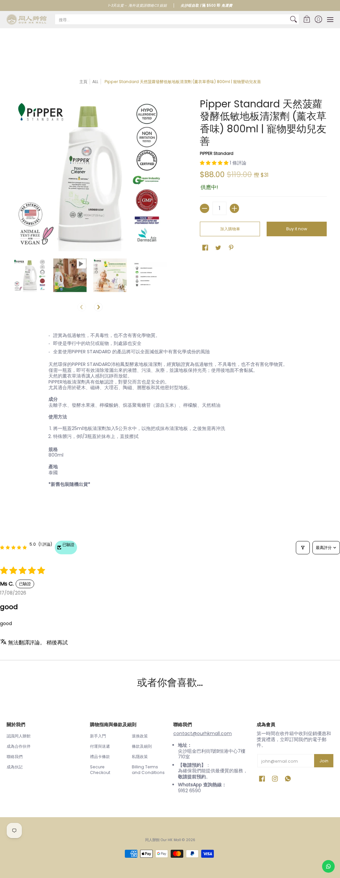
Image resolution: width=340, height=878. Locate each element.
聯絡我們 (15, 756)
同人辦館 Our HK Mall (163, 839)
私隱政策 (140, 756)
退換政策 (140, 736)
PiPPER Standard (216, 153)
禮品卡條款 (100, 756)
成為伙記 (15, 767)
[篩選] (303, 547)
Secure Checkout (100, 770)
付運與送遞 (100, 746)
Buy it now (296, 229)
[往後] (98, 307)
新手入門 (98, 736)
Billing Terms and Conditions (148, 770)
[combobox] (171, 19)
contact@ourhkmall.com (202, 733)
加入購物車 (230, 229)
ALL (95, 81)
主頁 (83, 81)
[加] (234, 208)
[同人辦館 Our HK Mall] (26, 19)
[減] (204, 208)
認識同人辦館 (19, 736)
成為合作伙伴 (19, 746)
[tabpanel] (170, 415)
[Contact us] (328, 866)
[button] (306, 19)
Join (323, 761)
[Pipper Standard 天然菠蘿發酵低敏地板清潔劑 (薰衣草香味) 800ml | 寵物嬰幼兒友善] (30, 275)
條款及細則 (142, 746)
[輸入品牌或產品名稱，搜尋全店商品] (293, 19)
